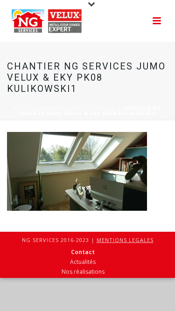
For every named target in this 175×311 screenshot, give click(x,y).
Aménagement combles (80, 108)
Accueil (25, 108)
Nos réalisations (83, 272)
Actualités (83, 262)
